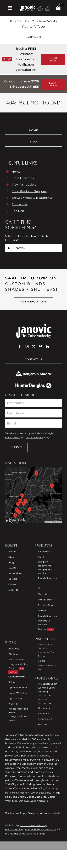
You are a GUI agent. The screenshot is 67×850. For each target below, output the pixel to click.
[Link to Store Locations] (33, 495)
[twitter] (33, 346)
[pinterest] (40, 346)
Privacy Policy (12, 437)
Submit (16, 447)
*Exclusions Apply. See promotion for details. (33, 813)
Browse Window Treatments (32, 197)
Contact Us (19, 204)
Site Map (18, 211)
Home (16, 171)
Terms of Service (34, 437)
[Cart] (58, 8)
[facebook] (19, 346)
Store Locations (23, 178)
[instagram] (27, 346)
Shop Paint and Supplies (29, 191)
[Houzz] (47, 346)
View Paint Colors (24, 184)
